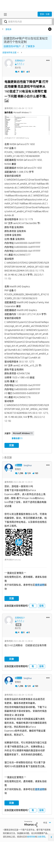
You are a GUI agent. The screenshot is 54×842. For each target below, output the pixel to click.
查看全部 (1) (17, 438)
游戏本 (8, 29)
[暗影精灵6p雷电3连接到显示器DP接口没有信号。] (21, 52)
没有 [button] (41, 605)
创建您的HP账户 (12, 46)
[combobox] (27, 22)
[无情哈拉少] (8, 63)
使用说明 (39, 584)
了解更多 (30, 46)
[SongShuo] (8, 468)
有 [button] (33, 605)
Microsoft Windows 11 (23, 433)
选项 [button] (50, 29)
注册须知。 (42, 836)
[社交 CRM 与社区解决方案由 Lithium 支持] (30, 823)
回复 (11, 445)
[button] (47, 60)
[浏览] (4, 14)
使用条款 (31, 836)
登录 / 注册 (45, 14)
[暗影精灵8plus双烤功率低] (18, 52)
